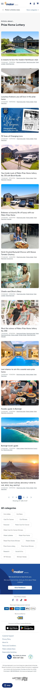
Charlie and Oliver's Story (11, 291)
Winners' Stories (22, 335)
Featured (9, 179)
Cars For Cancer (9, 519)
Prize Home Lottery (30, 62)
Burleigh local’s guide (9, 446)
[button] (2, 4)
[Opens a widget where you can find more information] (7, 685)
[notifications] (30, 3)
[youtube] (25, 600)
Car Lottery (7, 514)
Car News (20, 514)
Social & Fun (10, 258)
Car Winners (23, 519)
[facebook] (13, 600)
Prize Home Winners (21, 62)
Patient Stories (29, 294)
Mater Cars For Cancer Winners (13, 530)
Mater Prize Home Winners (12, 540)
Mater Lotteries (29, 101)
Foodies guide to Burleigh (11, 409)
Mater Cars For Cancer (22, 525)
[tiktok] (21, 600)
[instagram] (17, 600)
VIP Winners (7, 557)
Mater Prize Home (10, 63)
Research (6, 551)
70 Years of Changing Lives (12, 136)
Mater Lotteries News (8, 649)
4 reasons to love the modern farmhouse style (19, 60)
